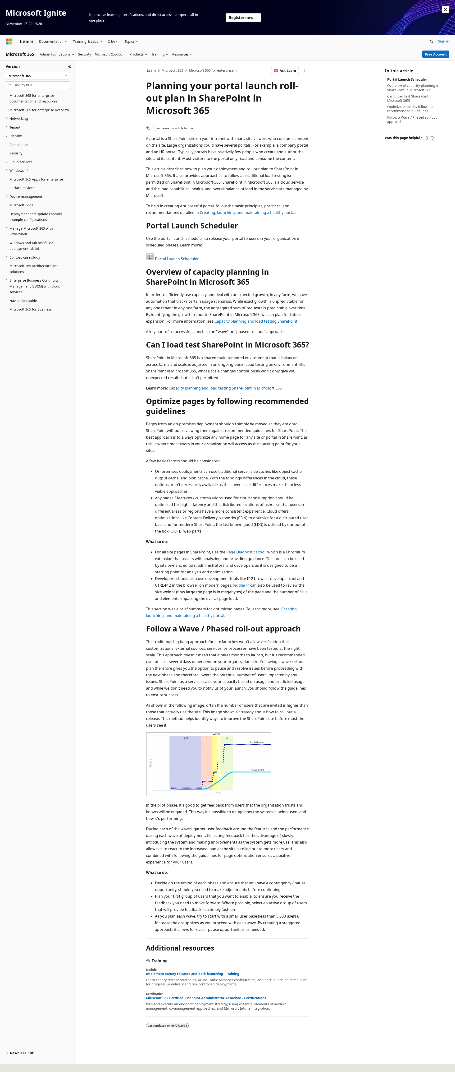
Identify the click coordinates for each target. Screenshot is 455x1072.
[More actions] (305, 70)
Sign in (443, 41)
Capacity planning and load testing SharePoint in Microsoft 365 (225, 388)
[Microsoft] (9, 41)
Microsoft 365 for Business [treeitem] (30, 309)
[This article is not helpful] (432, 138)
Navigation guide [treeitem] (23, 300)
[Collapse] (69, 66)
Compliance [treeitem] (18, 144)
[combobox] (38, 76)
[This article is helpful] (426, 138)
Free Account (436, 54)
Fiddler (239, 585)
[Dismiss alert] (445, 9)
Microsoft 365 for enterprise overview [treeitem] (39, 110)
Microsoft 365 (172, 70)
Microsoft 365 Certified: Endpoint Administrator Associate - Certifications (206, 998)
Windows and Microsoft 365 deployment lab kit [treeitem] (31, 246)
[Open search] (431, 41)
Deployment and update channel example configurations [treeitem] (35, 217)
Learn (151, 70)
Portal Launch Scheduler (177, 258)
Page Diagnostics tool (245, 552)
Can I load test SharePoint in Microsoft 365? (409, 98)
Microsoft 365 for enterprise (211, 70)
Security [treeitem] (15, 153)
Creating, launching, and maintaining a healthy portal (247, 212)
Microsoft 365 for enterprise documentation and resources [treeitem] (33, 98)
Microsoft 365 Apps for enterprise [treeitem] (36, 179)
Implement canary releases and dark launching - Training (192, 974)
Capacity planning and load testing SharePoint (255, 321)
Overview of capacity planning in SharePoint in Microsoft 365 (413, 87)
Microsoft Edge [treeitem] (21, 205)
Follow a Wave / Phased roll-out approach (412, 119)
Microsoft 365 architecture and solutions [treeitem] (34, 269)
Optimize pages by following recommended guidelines (410, 108)
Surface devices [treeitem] (21, 188)
